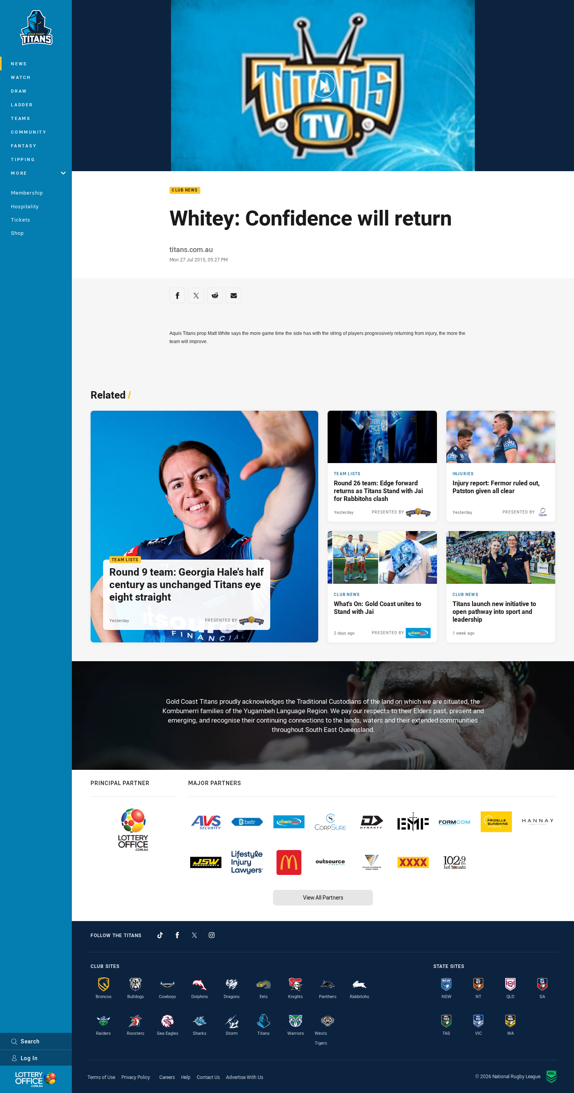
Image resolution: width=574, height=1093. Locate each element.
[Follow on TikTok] (160, 935)
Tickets (20, 219)
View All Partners (323, 897)
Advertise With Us (244, 1077)
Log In (29, 1058)
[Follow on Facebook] (177, 935)
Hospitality (25, 206)
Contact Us (208, 1077)
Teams (21, 118)
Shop (17, 232)
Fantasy (24, 145)
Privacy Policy (135, 1077)
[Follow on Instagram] (212, 935)
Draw (19, 91)
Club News (185, 190)
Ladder (22, 104)
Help (186, 1077)
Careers (167, 1077)
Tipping (23, 159)
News (19, 63)
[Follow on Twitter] (194, 935)
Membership (27, 192)
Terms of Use (101, 1077)
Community (29, 132)
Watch (21, 77)
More (19, 173)
